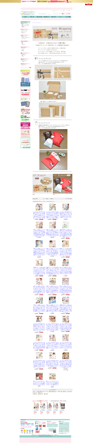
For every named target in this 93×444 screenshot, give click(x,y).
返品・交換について (46, 17)
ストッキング (24, 38)
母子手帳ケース (24, 54)
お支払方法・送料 (39, 17)
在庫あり (47, 198)
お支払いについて (64, 11)
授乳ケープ (23, 55)
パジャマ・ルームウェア (24, 41)
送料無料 (51, 198)
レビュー (60, 17)
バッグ (23, 56)
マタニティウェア (23, 47)
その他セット (24, 61)
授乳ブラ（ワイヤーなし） (25, 25)
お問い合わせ (53, 17)
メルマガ (67, 17)
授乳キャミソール (24, 36)
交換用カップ (24, 26)
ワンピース (23, 48)
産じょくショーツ (24, 31)
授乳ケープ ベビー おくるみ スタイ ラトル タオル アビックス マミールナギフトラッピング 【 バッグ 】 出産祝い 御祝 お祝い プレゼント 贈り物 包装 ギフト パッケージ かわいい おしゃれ (39, 383)
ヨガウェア (23, 44)
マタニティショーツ (25, 30)
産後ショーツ (24, 32)
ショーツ (22, 29)
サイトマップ (59, 10)
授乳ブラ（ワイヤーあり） (25, 24)
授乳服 (23, 50)
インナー (22, 35)
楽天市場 (69, 10)
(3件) (67, 370)
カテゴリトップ (34, 22)
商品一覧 (32, 17)
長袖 (22, 42)
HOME (25, 17)
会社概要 (54, 10)
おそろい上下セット (25, 60)
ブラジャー (22, 23)
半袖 (22, 43)
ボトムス (23, 49)
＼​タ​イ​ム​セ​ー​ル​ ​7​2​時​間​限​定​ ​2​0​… (36, 410)
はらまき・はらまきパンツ (25, 37)
